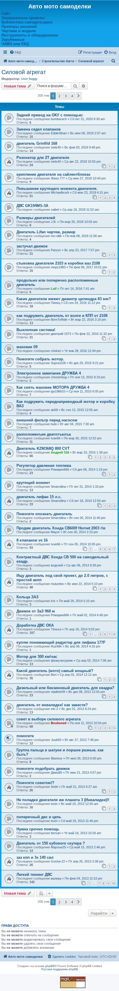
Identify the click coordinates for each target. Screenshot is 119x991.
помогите (25, 736)
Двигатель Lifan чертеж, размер (45, 232)
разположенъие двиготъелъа (43, 434)
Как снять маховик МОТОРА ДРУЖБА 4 (52, 387)
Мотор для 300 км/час (36, 656)
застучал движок (32, 246)
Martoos (56, 758)
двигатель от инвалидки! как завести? (52, 705)
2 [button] (59, 95)
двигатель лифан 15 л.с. (39, 497)
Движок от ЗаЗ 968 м (35, 611)
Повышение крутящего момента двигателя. (57, 188)
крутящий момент (33, 482)
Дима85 (56, 772)
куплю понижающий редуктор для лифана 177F (60, 642)
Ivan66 (55, 438)
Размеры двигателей (35, 218)
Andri (54, 786)
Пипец (55, 302)
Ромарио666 (60, 469)
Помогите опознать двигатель (44, 514)
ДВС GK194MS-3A (32, 205)
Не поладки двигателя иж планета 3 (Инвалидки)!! (62, 800)
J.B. (53, 221)
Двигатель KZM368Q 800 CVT (43, 448)
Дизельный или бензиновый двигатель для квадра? (65, 688)
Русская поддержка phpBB (59, 969)
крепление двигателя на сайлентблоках (53, 174)
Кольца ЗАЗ (27, 597)
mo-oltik (56, 236)
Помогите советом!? (35, 783)
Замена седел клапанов (38, 129)
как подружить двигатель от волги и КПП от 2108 (61, 315)
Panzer (56, 250)
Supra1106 (58, 363)
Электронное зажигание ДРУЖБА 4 (48, 373)
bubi (54, 424)
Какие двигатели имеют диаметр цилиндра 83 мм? (63, 299)
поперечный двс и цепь (38, 817)
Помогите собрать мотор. (40, 359)
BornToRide (59, 319)
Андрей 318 (60, 452)
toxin (54, 803)
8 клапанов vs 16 (32, 540)
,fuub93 (56, 740)
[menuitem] (15, 52)
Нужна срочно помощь (37, 829)
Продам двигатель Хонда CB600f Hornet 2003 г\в (60, 528)
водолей (57, 565)
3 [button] (66, 95)
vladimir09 (58, 691)
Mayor (55, 532)
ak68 (54, 410)
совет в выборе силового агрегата (48, 719)
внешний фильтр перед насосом (46, 420)
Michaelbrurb (60, 192)
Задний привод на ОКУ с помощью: (49, 115)
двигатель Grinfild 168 (36, 143)
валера (56, 878)
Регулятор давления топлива (43, 465)
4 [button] (72, 95)
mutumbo (57, 584)
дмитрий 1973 (61, 333)
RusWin (56, 646)
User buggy (29, 78)
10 (113, 883)
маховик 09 (27, 347)
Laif (54, 288)
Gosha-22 (58, 861)
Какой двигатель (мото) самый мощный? (54, 671)
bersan (56, 833)
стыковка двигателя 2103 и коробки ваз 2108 (58, 263)
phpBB (50, 966)
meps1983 (58, 267)
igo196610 (58, 391)
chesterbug (59, 377)
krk (53, 601)
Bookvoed (58, 723)
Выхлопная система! (35, 330)
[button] (78, 95)
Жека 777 (58, 178)
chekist (56, 351)
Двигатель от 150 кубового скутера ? (50, 843)
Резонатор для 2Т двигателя (42, 157)
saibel (55, 209)
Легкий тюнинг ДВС (34, 874)
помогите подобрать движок (43, 768)
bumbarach (59, 119)
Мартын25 (58, 847)
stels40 (56, 147)
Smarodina (58, 486)
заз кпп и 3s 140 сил (34, 857)
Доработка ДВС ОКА (35, 625)
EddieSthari (59, 133)
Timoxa (56, 629)
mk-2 (54, 709)
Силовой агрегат (23, 72)
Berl (53, 674)
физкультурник (62, 660)
